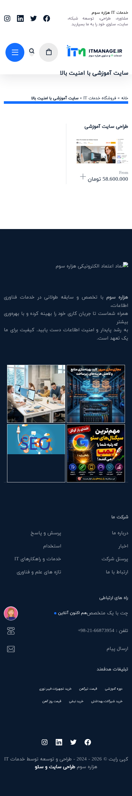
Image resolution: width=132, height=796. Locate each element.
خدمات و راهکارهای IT (37, 558)
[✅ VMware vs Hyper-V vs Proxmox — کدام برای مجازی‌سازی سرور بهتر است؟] (96, 394)
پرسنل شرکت (115, 558)
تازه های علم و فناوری (39, 572)
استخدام (52, 546)
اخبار (123, 546)
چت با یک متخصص (93, 613)
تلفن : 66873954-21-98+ (103, 631)
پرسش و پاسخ (46, 533)
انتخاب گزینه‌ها (83, 177)
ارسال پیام (117, 648)
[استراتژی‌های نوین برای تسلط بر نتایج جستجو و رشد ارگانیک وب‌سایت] (36, 453)
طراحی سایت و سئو (55, 766)
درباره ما (120, 533)
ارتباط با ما (117, 572)
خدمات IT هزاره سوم (110, 12)
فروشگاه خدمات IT (99, 98)
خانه (124, 98)
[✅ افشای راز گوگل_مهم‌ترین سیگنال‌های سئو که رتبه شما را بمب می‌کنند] (96, 453)
